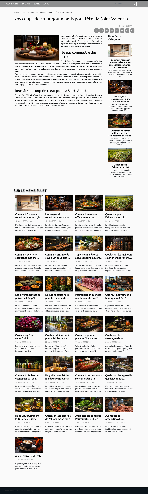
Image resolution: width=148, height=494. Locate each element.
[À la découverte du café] (29, 445)
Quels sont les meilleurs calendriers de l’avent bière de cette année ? (118, 257)
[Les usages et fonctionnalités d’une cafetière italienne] (120, 87)
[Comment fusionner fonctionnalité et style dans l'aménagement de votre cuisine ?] (120, 50)
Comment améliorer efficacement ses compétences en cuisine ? (120, 133)
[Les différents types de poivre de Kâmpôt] (29, 284)
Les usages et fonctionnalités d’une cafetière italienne (120, 99)
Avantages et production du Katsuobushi (113, 419)
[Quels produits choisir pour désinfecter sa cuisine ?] (59, 324)
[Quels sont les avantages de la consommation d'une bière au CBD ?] (119, 324)
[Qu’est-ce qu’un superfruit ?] (29, 324)
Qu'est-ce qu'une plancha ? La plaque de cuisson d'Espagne (87, 338)
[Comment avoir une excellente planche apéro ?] (29, 243)
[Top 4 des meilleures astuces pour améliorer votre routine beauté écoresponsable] (89, 243)
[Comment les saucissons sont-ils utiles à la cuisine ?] (89, 364)
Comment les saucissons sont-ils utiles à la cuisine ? (88, 378)
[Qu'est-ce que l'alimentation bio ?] (120, 155)
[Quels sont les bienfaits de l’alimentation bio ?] (59, 404)
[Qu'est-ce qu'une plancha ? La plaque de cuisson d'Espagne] (89, 324)
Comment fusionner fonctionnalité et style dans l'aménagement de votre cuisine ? (120, 64)
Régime (36, 4)
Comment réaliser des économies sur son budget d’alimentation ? (28, 378)
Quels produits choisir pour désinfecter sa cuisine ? (57, 338)
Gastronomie (12, 4)
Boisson (26, 4)
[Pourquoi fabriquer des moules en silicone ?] (89, 284)
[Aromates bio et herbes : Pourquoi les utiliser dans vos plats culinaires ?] (89, 404)
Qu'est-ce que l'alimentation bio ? (120, 166)
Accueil (16, 12)
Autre (46, 4)
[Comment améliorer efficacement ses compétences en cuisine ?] (120, 121)
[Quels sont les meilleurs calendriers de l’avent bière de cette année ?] (119, 243)
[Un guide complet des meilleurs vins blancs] (59, 364)
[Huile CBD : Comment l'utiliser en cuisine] (29, 404)
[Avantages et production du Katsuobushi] (119, 404)
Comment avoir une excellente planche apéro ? (26, 257)
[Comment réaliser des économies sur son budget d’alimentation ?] (29, 364)
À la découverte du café (28, 456)
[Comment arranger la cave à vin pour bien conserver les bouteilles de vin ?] (59, 243)
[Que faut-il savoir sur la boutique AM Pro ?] (119, 284)
